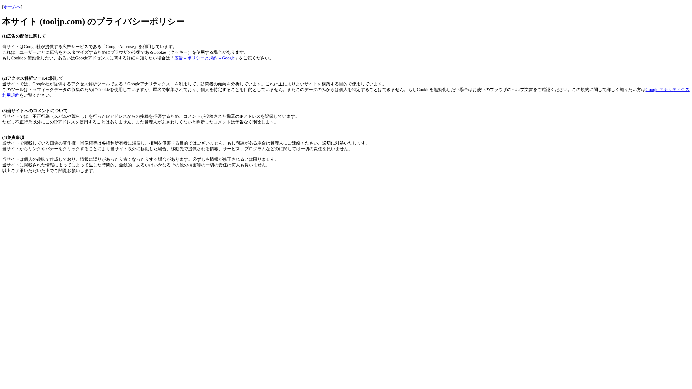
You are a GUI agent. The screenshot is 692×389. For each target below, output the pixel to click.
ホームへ (12, 7)
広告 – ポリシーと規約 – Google (204, 58)
